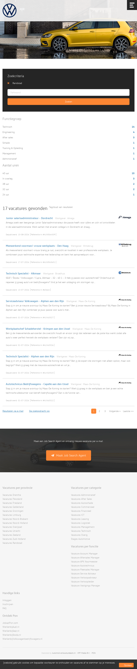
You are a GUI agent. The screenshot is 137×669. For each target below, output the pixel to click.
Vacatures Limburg (12, 514)
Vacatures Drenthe (12, 494)
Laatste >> (128, 411)
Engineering (9, 132)
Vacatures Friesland (12, 502)
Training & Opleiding (13, 148)
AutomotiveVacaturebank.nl (64, 653)
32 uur (6, 189)
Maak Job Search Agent (71, 455)
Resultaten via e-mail (13, 410)
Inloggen (7, 600)
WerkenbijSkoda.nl (12, 634)
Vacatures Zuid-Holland (14, 538)
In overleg (8, 178)
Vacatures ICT (77, 514)
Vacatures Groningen (13, 510)
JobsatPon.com (10, 622)
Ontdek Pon (10, 615)
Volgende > (115, 411)
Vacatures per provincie (17, 487)
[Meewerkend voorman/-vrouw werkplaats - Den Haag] (124, 247)
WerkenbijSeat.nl (11, 630)
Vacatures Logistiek (80, 522)
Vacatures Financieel (81, 510)
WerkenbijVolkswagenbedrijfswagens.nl (22, 638)
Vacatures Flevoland (12, 498)
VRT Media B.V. (83, 653)
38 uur (6, 183)
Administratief (10, 158)
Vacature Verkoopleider (82, 581)
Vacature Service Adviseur (83, 573)
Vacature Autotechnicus (82, 565)
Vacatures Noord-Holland (15, 522)
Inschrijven (8, 604)
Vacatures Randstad (12, 542)
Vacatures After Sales (81, 498)
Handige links (11, 593)
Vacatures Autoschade (82, 502)
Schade (6, 142)
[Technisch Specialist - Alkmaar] (124, 275)
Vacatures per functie (84, 546)
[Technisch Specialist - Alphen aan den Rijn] (124, 356)
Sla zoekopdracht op (39, 410)
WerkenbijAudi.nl (11, 626)
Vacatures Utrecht (11, 530)
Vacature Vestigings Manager (85, 585)
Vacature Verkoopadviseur (84, 577)
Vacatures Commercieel (82, 506)
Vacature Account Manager (84, 553)
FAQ (4, 608)
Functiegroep (12, 119)
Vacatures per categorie (86, 487)
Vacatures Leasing (80, 518)
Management (10, 153)
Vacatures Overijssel (12, 526)
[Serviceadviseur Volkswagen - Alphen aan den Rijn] (124, 301)
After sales (8, 137)
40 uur (6, 173)
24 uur (6, 194)
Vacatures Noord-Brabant (15, 518)
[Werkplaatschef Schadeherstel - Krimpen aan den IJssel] (124, 329)
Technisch (8, 126)
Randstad (17, 83)
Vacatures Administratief (83, 494)
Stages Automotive (80, 538)
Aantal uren (11, 165)
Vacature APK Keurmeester (84, 561)
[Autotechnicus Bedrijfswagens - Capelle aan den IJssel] (124, 384)
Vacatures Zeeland (12, 534)
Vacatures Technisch (81, 530)
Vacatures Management (83, 526)
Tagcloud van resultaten (61, 207)
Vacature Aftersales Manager (85, 557)
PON (94, 653)
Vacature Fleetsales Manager (85, 569)
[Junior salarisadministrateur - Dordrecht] (124, 219)
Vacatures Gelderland (13, 506)
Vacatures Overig (79, 534)
